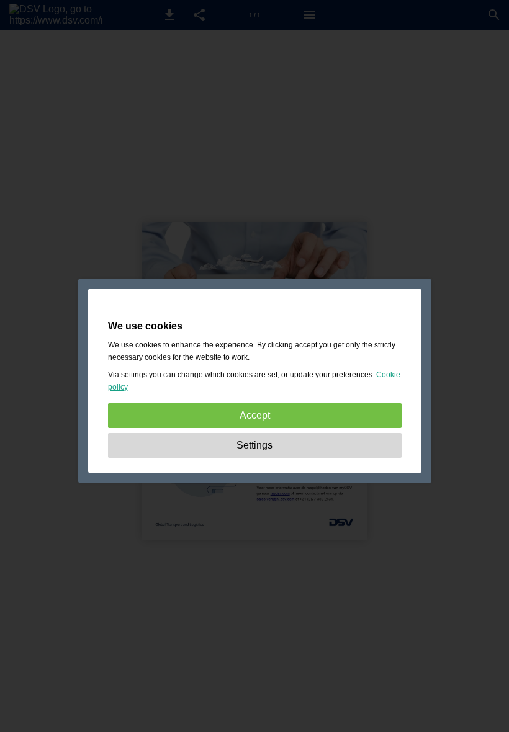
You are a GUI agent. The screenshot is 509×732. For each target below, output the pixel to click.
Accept (255, 415)
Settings (254, 445)
